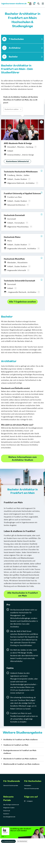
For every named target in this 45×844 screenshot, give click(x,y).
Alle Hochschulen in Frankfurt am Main (22, 594)
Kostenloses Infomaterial (17, 161)
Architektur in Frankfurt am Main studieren (20, 739)
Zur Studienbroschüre (8, 841)
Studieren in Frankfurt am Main (15, 745)
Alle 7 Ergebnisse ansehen (22, 301)
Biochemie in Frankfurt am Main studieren (20, 759)
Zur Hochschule (22, 841)
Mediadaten (27, 785)
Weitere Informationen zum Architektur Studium (22, 458)
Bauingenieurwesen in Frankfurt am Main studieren (19, 751)
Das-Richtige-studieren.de (11, 804)
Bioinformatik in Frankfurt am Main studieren (21, 764)
